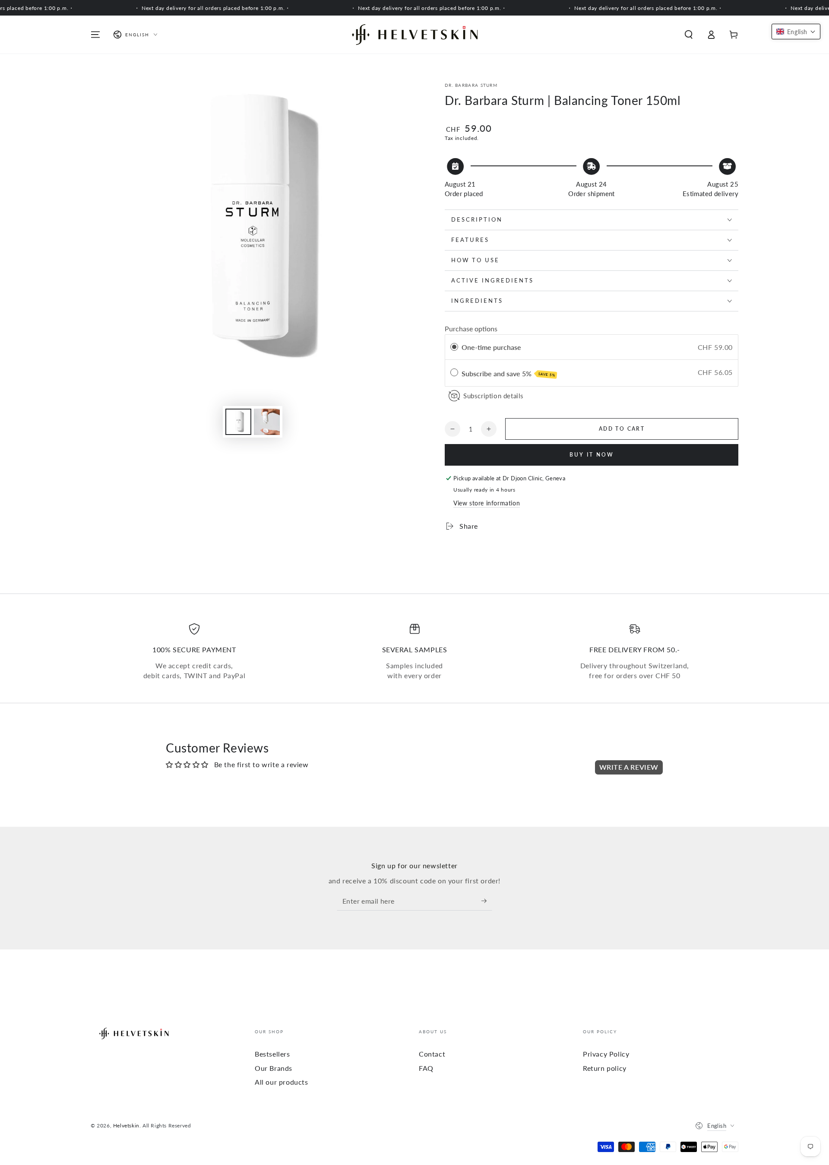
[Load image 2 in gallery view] (267, 422)
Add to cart (622, 428)
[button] (688, 34)
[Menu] (95, 34)
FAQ (426, 1068)
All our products (281, 1082)
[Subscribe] (486, 900)
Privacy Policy (606, 1054)
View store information (486, 503)
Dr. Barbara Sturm (471, 85)
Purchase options (471, 328)
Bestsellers (272, 1054)
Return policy (604, 1068)
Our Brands (273, 1068)
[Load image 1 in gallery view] (238, 422)
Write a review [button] (628, 767)
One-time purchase (491, 347)
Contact (432, 1054)
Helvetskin (126, 1125)
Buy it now (592, 454)
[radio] (454, 347)
